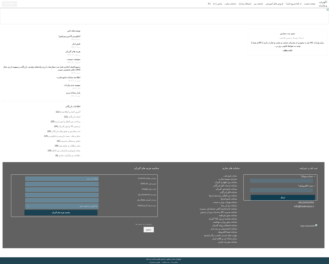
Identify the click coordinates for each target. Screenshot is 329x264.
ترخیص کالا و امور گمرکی (69, 126)
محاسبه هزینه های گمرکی (61, 213)
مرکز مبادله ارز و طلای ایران (224, 238)
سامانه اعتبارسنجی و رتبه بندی (224, 229)
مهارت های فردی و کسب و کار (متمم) (220, 235)
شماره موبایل (307, 176)
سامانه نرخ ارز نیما (229, 205)
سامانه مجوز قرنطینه (228, 215)
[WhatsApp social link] (304, 213)
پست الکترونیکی (305, 186)
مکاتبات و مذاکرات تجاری (69, 155)
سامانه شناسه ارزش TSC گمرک (223, 219)
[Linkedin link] (309, 213)
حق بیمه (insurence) (148, 195)
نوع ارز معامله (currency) (147, 178)
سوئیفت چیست (73, 59)
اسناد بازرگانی (74, 117)
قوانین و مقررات (154, 262)
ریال (147, 195)
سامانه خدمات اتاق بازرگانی (225, 186)
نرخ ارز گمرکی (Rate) (148, 200)
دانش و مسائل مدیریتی (70, 141)
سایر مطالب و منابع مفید (69, 146)
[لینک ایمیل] (314, 213)
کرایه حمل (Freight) (149, 189)
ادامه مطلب (287, 50)
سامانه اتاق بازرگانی (228, 192)
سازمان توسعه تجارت (227, 179)
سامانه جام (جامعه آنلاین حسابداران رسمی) (218, 209)
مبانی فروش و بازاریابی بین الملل (66, 150)
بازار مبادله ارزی (73, 93)
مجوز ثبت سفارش (287, 33)
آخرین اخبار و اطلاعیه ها (70, 112)
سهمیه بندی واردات (72, 85)
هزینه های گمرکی (72, 51)
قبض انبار (76, 44)
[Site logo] (322, 4)
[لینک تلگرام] (299, 213)
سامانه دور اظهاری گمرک (226, 182)
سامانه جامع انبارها (229, 199)
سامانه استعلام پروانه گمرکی (224, 225)
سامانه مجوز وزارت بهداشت (225, 222)
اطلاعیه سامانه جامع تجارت (68, 77)
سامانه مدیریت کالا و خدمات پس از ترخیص (218, 212)
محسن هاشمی (285, 38)
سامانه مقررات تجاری (227, 242)
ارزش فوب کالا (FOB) (148, 184)
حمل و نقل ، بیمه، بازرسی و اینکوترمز (64, 136)
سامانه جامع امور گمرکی (226, 189)
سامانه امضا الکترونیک (227, 232)
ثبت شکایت (165, 262)
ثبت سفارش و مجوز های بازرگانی (287, 29)
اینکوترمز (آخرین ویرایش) (69, 36)
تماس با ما (174, 262)
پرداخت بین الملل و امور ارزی (67, 121)
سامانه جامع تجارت (230, 176)
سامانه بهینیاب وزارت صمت (225, 202)
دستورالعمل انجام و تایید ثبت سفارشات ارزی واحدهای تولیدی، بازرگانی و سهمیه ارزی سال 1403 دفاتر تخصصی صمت (41, 68)
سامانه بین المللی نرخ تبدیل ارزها (223, 195)
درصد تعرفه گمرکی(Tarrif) (147, 206)
